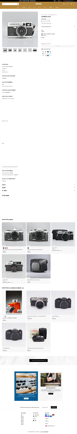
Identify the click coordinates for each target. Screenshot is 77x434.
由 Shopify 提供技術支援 (44, 431)
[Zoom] (20, 29)
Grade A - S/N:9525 (46, 21)
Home (42, 14)
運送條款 (22, 420)
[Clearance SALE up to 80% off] (26, 383)
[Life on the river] (38, 131)
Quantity (42, 37)
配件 (34, 7)
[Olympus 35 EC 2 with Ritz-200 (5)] (38, 109)
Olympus (10, 219)
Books (39, 7)
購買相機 (22, 417)
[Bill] (38, 154)
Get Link (45, 7)
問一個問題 (4, 190)
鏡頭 (29, 7)
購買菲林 (22, 416)
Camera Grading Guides (46, 26)
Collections (46, 14)
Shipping (42, 43)
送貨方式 (4, 184)
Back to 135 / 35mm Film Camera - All (39, 360)
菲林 (18, 7)
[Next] (37, 50)
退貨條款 (4, 187)
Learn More (50, 393)
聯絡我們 (57, 7)
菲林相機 (24, 7)
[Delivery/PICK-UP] (51, 380)
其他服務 (51, 7)
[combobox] (10, 4)
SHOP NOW (26, 398)
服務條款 (22, 421)
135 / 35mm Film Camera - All (53, 14)
